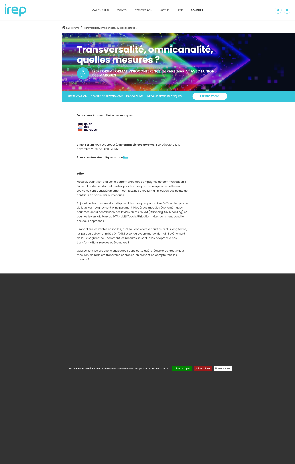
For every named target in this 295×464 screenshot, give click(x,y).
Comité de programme (106, 96)
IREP (180, 10)
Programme (134, 96)
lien (125, 157)
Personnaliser (222, 368)
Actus (164, 10)
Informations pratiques (164, 96)
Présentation (77, 96)
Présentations (210, 96)
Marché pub (100, 10)
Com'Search (143, 10)
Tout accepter (182, 368)
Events (122, 10)
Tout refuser (203, 368)
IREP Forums (72, 27)
